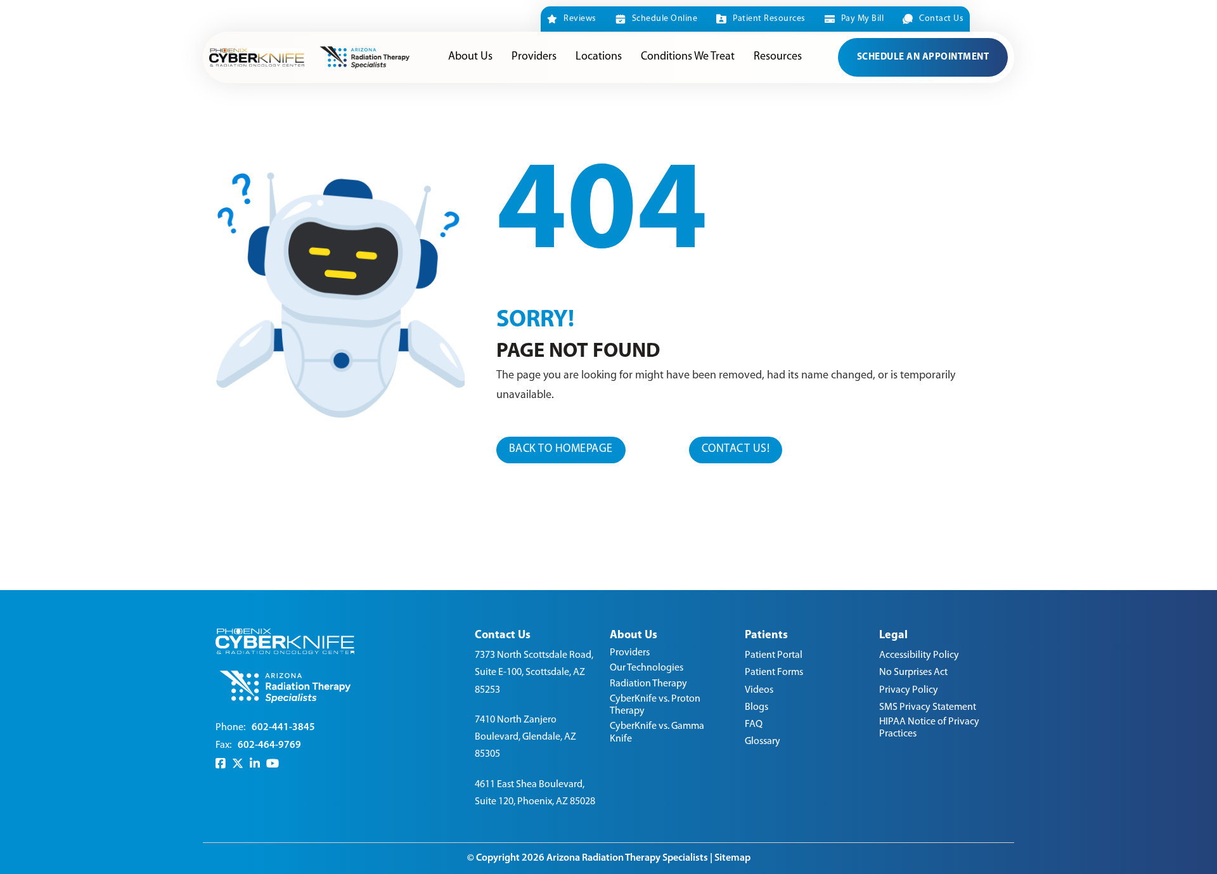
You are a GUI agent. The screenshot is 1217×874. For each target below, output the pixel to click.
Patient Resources (769, 18)
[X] (237, 764)
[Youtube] (272, 764)
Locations (599, 57)
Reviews (579, 18)
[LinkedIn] (255, 764)
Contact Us (941, 18)
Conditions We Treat (688, 57)
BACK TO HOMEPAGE (561, 449)
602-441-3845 (283, 728)
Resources (778, 57)
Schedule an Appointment (923, 57)
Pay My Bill (862, 18)
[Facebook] (221, 764)
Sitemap (732, 858)
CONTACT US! (736, 449)
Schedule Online (664, 18)
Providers (534, 57)
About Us (470, 57)
